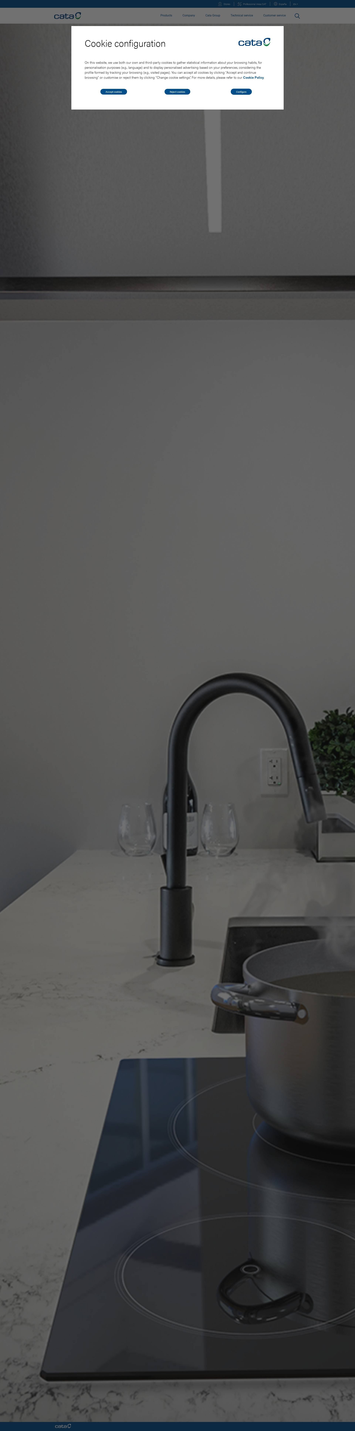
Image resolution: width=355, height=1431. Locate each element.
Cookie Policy (253, 77)
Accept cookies (114, 91)
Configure (241, 91)
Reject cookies (177, 91)
